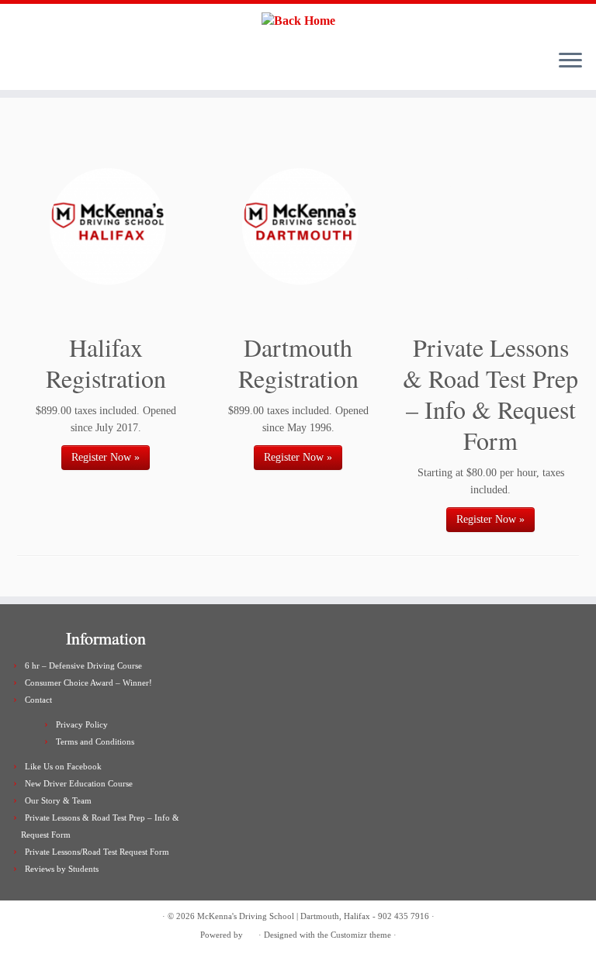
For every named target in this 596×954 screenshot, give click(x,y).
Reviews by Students (62, 868)
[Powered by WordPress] (250, 932)
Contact (38, 699)
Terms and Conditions (95, 741)
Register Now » (105, 457)
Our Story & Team (58, 800)
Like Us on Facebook (63, 766)
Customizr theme (361, 934)
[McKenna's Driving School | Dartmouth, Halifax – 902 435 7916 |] (298, 21)
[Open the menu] (570, 62)
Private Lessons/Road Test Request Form (97, 851)
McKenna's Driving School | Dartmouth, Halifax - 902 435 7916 (313, 916)
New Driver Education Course (79, 783)
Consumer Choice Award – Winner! (88, 682)
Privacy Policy (82, 724)
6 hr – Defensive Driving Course (83, 665)
